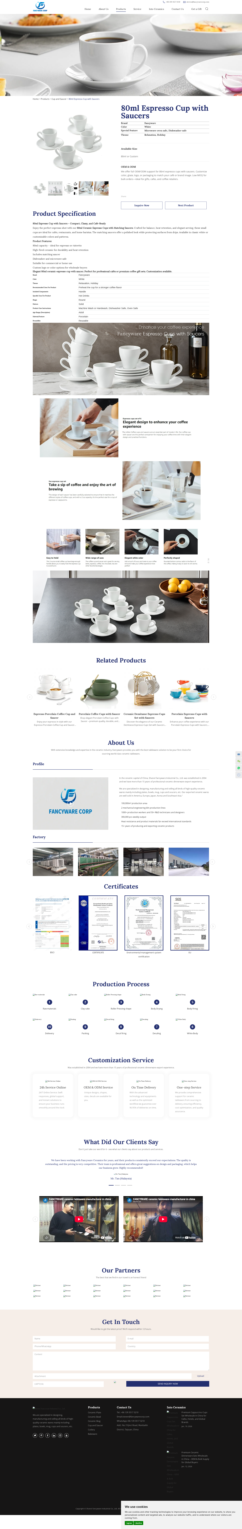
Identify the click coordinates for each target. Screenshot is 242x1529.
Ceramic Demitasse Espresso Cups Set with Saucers (144, 715)
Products (121, 9)
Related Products (121, 660)
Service (137, 9)
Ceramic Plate (94, 1412)
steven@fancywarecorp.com (197, 2)
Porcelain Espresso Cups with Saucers (189, 715)
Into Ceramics (156, 9)
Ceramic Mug (94, 1421)
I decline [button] (138, 1523)
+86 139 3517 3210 (136, 1421)
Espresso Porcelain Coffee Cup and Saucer (54, 715)
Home (88, 9)
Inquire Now (141, 205)
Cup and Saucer (59, 99)
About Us (103, 9)
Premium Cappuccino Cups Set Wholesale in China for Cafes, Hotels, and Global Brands (194, 1417)
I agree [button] (129, 1523)
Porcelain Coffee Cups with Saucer (99, 714)
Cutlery (91, 1429)
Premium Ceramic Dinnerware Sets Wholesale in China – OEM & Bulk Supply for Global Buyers (195, 1457)
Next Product (186, 205)
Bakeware (92, 1434)
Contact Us (178, 9)
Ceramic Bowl (94, 1416)
